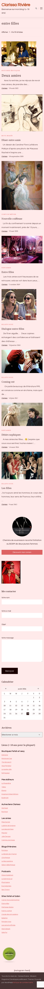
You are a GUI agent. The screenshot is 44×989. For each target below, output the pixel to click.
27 (22, 713)
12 (16, 705)
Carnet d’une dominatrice (10, 900)
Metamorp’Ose (7, 758)
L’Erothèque (6, 857)
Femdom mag (6, 921)
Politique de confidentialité (23, 982)
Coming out (8, 381)
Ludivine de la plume (8, 825)
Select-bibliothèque (8, 865)
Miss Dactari (6, 822)
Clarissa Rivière (16, 5)
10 (4, 705)
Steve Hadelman (7, 875)
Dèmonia (5, 755)
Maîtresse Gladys (7, 907)
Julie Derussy (6, 836)
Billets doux (7, 324)
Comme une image (8, 840)
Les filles (6, 488)
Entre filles (8, 272)
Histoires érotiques (11, 70)
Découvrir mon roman (22, 552)
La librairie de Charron (9, 854)
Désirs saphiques (11, 434)
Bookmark (5, 798)
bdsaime (4, 918)
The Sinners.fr (6, 762)
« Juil (6, 689)
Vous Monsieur (6, 766)
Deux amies (11, 75)
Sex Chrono (6, 889)
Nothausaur (6, 773)
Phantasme (6, 882)
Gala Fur (4, 932)
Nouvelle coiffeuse (12, 218)
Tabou (4, 787)
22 (34, 709)
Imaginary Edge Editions (10, 794)
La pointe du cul (7, 879)
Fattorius (5, 850)
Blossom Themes (27, 979)
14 (28, 705)
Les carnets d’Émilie (8, 925)
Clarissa (4, 88)
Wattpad (5, 808)
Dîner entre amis (11, 140)
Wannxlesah (6, 929)
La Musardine (6, 783)
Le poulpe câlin (7, 769)
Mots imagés (7, 136)
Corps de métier (9, 214)
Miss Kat (4, 833)
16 (39, 705)
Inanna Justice (7, 911)
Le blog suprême (7, 861)
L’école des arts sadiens (10, 914)
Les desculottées (7, 829)
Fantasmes (6, 268)
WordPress (9, 982)
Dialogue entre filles (13, 328)
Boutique (5, 812)
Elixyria (4, 790)
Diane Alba (5, 903)
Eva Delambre (6, 886)
